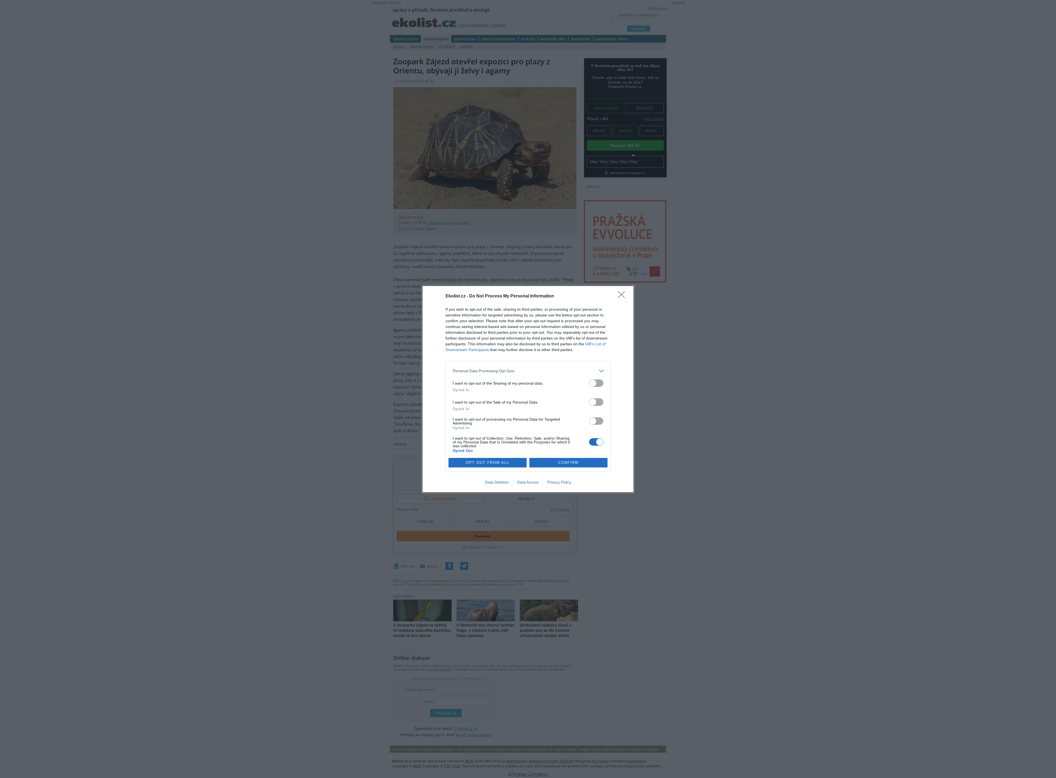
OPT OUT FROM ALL (487, 462)
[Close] (623, 296)
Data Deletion (497, 482)
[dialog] (528, 389)
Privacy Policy (559, 482)
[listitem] (528, 371)
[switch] (596, 383)
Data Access (528, 482)
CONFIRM (568, 462)
